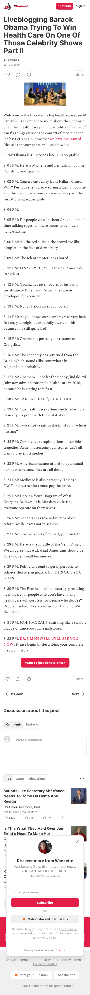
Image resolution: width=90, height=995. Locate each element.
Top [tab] (8, 779)
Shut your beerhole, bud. (22, 807)
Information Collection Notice (59, 933)
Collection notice (45, 964)
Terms (77, 960)
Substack (23, 986)
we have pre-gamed (65, 139)
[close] (77, 841)
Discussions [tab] (37, 779)
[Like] (7, 74)
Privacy (66, 960)
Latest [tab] (20, 779)
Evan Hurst (30, 812)
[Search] (82, 778)
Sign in (81, 6)
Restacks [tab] (32, 724)
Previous (17, 694)
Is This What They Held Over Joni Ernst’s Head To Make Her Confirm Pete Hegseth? (33, 833)
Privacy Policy (47, 938)
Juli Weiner (11, 60)
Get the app (66, 975)
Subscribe (65, 6)
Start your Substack (33, 975)
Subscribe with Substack (48, 919)
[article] (45, 804)
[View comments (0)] (18, 74)
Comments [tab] (14, 724)
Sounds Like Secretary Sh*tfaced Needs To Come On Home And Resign (34, 796)
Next (75, 694)
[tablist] (22, 724)
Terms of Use (69, 929)
